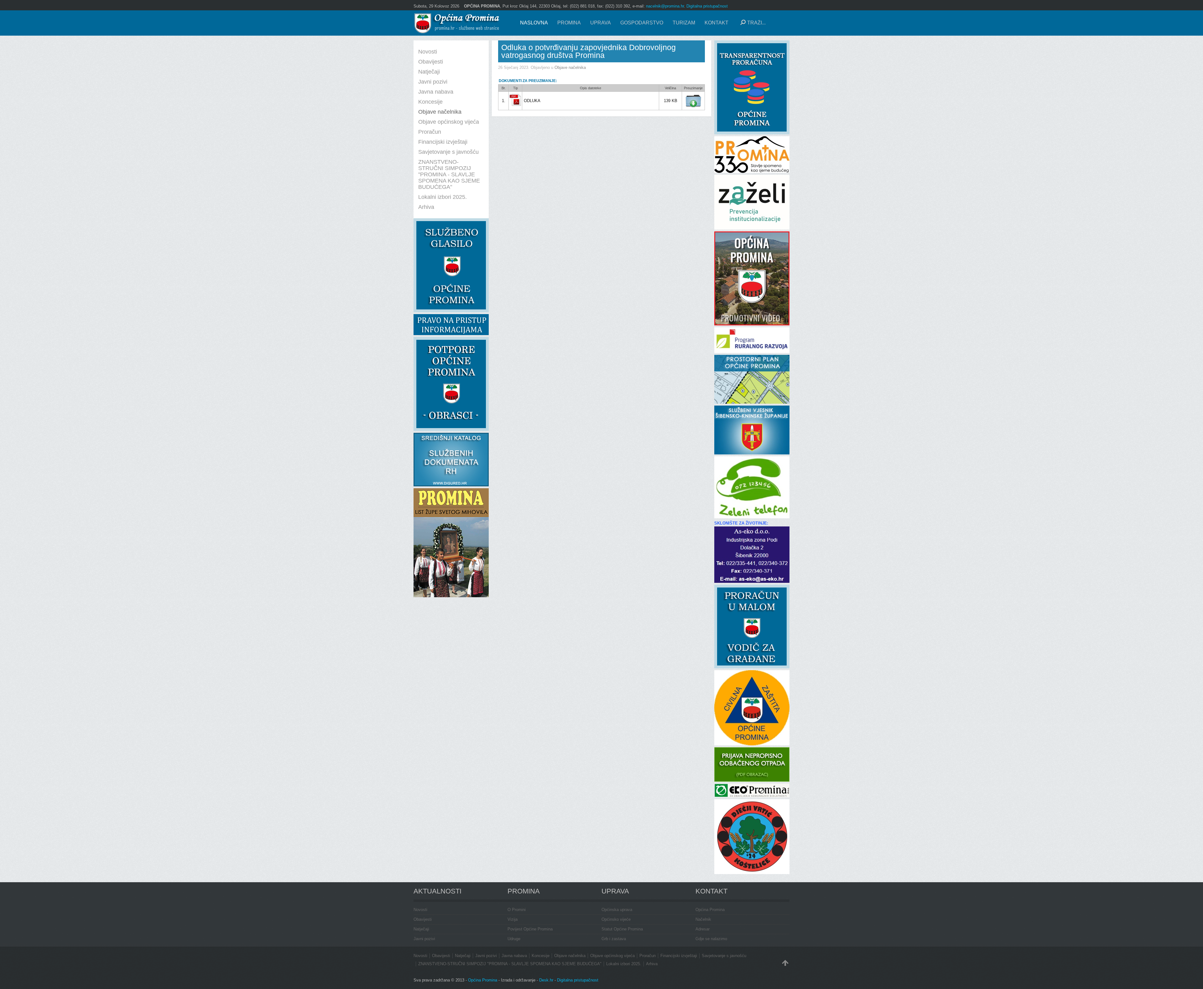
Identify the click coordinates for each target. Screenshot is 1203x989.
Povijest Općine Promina (530, 929)
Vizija (513, 919)
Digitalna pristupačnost (707, 6)
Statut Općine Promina (622, 929)
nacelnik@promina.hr (665, 6)
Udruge (514, 938)
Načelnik (703, 919)
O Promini (517, 909)
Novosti (420, 909)
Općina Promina (710, 909)
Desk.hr (546, 980)
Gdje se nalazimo (711, 938)
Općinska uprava (617, 909)
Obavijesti (423, 919)
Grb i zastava (614, 938)
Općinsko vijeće (616, 919)
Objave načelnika (570, 67)
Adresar (702, 929)
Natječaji (421, 929)
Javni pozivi (424, 938)
